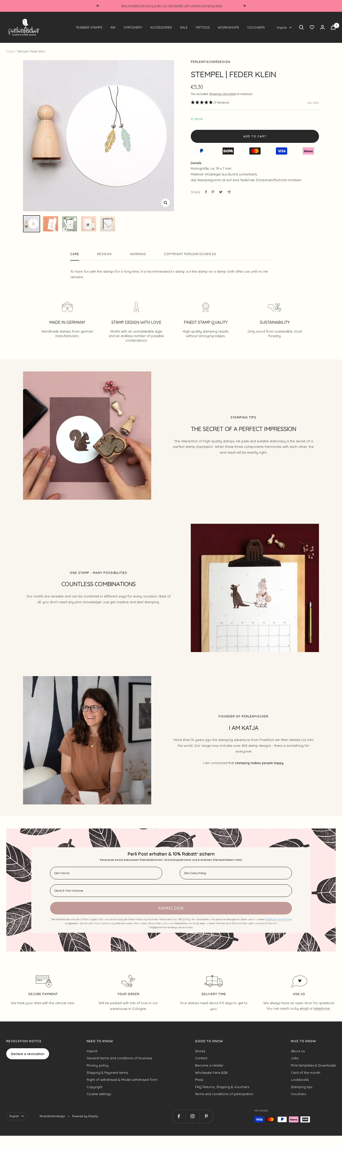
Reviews (104, 254)
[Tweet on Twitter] (221, 192)
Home (10, 51)
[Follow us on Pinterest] (206, 1116)
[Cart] (333, 27)
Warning (138, 254)
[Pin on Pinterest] (213, 192)
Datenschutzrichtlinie (278, 919)
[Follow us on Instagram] (193, 1116)
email (304, 1008)
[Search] (301, 27)
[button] (210, 102)
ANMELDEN (171, 908)
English (282, 27)
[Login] (322, 27)
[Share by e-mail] (229, 192)
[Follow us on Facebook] (179, 1116)
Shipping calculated (222, 94)
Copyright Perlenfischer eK (190, 254)
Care (74, 254)
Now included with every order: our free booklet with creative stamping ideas (171, 6)
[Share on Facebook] (206, 192)
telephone (322, 1008)
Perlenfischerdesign (210, 62)
